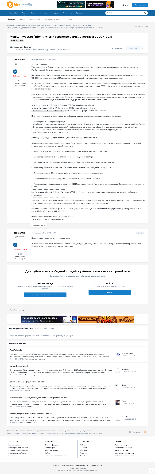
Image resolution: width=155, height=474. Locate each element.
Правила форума (51, 445)
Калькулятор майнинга (17, 453)
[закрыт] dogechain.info (19, 366)
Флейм (27, 391)
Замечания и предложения (55, 456)
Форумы (11, 19)
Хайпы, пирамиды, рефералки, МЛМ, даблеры (51, 49)
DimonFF (125, 417)
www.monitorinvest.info (40, 108)
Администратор (121, 445)
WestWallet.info (16, 350)
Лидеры (69, 19)
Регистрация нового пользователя (45, 295)
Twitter (82, 445)
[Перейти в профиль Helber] (118, 386)
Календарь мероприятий (18, 450)
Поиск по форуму (51, 450)
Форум (24, 13)
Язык (55, 465)
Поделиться (118, 48)
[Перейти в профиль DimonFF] (118, 418)
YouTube (83, 456)
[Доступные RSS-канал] (145, 432)
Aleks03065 (126, 369)
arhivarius (26, 47)
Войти (126, 5)
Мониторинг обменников (18, 448)
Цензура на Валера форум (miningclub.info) (27, 382)
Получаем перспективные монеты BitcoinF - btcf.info (31, 414)
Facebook (83, 448)
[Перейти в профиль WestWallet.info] (118, 354)
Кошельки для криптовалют (36, 375)
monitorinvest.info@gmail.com (109, 208)
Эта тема (136, 13)
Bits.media (13, 13)
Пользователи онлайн (52, 19)
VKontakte (83, 450)
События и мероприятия (124, 456)
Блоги (33, 13)
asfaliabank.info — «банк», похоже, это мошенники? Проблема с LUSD (38, 398)
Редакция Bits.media (122, 450)
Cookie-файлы (96, 465)
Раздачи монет (32, 422)
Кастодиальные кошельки (35, 359)
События (43, 13)
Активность (67, 13)
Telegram (83, 453)
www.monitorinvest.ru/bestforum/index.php (48, 111)
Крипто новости (14, 445)
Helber (124, 385)
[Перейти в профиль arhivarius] (12, 48)
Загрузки (55, 13)
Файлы (47, 453)
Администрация (51, 448)
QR (96, 470)
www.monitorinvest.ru (39, 105)
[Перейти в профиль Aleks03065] (118, 370)
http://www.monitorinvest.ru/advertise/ (46, 192)
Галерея (22, 19)
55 (20, 81)
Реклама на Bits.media (123, 448)
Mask (124, 401)
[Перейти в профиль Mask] (118, 402)
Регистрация (140, 5)
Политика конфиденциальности (74, 465)
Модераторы (35, 19)
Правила (79, 13)
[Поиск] (145, 13)
